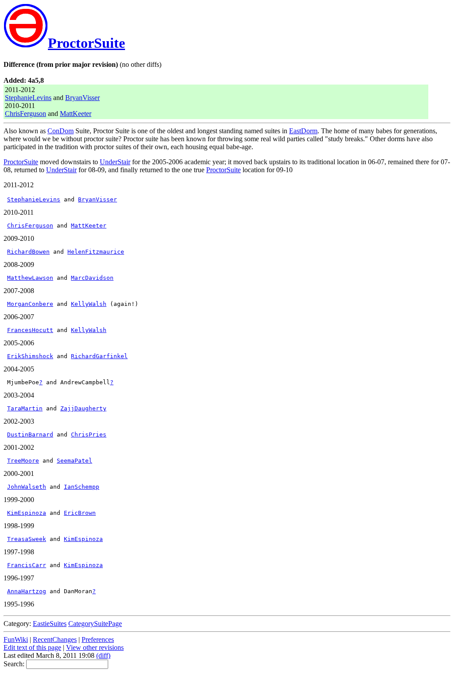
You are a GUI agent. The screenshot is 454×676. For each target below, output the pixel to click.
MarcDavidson (92, 277)
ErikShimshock (30, 356)
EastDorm (303, 131)
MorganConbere (30, 304)
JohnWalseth (26, 486)
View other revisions (95, 647)
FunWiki (16, 639)
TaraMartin (25, 408)
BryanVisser (82, 97)
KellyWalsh (88, 304)
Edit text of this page (32, 647)
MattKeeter (75, 113)
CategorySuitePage (95, 623)
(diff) (103, 655)
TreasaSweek (26, 539)
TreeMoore (23, 460)
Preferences (98, 639)
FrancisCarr (26, 565)
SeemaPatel (74, 460)
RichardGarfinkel (99, 356)
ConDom (60, 131)
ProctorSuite (86, 43)
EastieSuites (50, 623)
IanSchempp (81, 486)
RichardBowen (28, 251)
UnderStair (115, 162)
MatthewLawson (30, 277)
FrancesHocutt (30, 330)
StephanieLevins (28, 97)
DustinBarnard (30, 434)
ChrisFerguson (25, 113)
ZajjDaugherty (83, 408)
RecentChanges (55, 639)
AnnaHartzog (26, 591)
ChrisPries (88, 434)
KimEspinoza (26, 513)
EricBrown (80, 513)
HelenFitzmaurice (95, 251)
